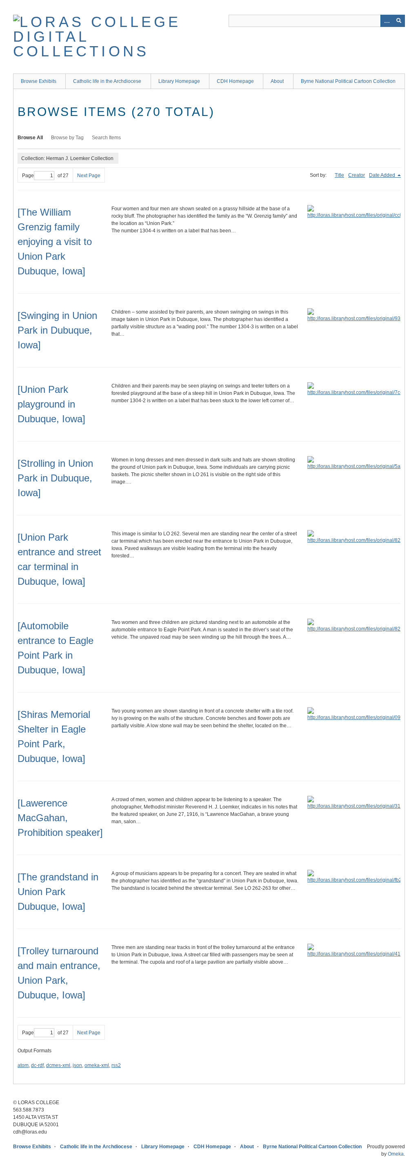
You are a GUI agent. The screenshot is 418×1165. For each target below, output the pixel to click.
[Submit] (399, 21)
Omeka (396, 1154)
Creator (356, 175)
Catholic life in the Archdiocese (107, 81)
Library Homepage (179, 81)
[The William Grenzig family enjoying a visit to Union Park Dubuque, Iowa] (55, 241)
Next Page (88, 175)
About (277, 81)
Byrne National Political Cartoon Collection (348, 81)
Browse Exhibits (38, 81)
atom (23, 1065)
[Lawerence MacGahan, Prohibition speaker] (60, 817)
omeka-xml (96, 1065)
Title (339, 175)
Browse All (30, 137)
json (77, 1065)
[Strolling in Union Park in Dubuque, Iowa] (55, 478)
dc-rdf (37, 1065)
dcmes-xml (58, 1065)
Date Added (382, 175)
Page (28, 175)
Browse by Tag (67, 137)
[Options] (386, 21)
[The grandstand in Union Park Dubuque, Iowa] (58, 891)
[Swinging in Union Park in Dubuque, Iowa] (57, 330)
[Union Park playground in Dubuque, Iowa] (51, 404)
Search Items (106, 137)
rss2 (116, 1065)
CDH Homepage (235, 81)
